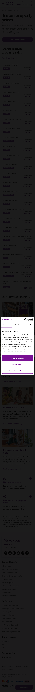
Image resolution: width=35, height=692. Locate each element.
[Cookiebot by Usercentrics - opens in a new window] (25, 319)
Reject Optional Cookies (17, 371)
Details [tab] (17, 325)
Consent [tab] (6, 325)
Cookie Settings (16, 364)
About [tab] (29, 325)
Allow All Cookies (17, 358)
